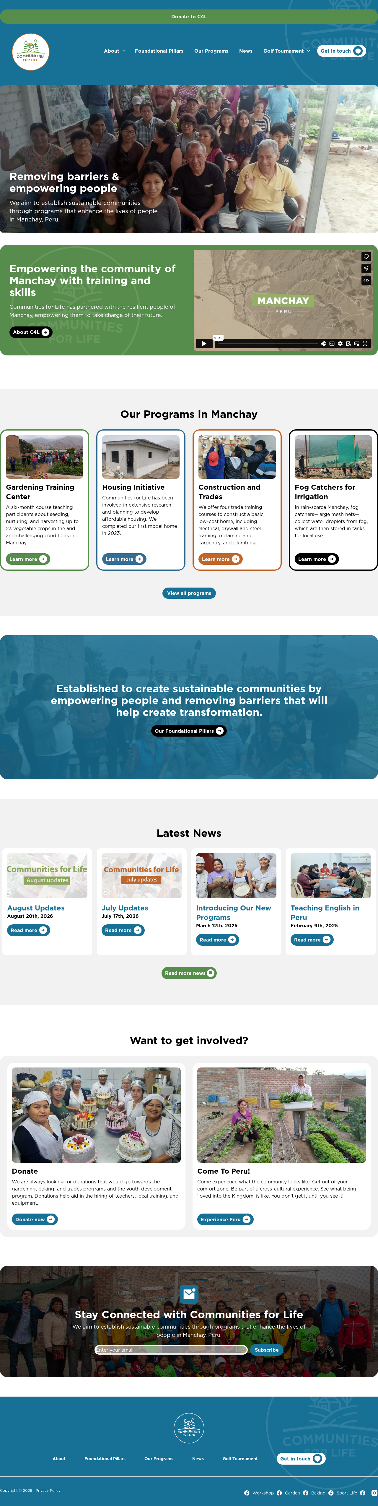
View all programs (189, 593)
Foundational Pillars (159, 51)
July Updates (125, 908)
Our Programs (211, 51)
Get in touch (336, 51)
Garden (292, 1493)
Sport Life (347, 1493)
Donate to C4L (189, 16)
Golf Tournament (283, 51)
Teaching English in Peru (325, 912)
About (111, 51)
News (245, 51)
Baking (318, 1493)
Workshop (263, 1493)
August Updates (36, 908)
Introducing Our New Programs (233, 912)
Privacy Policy (48, 1490)
